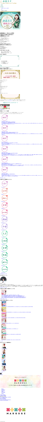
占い (2, 9)
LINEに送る (1, 374)
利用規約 (3, 391)
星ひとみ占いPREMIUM (3, 398)
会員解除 (3, 393)
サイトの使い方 (3, 392)
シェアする (1, 372)
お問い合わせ (3, 390)
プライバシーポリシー (9, 100)
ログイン (3, 388)
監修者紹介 (3, 389)
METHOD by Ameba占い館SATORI (4, 400)
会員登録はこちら (2, 109)
